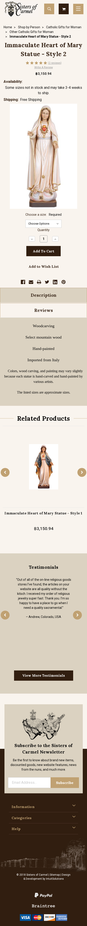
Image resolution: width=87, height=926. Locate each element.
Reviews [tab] (43, 310)
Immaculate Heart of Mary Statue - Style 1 (43, 513)
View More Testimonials (43, 675)
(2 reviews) (55, 63)
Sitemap (55, 874)
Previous (5, 472)
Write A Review (43, 67)
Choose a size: (43, 215)
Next (82, 472)
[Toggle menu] (78, 9)
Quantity (43, 230)
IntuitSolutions (55, 878)
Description (43, 295)
